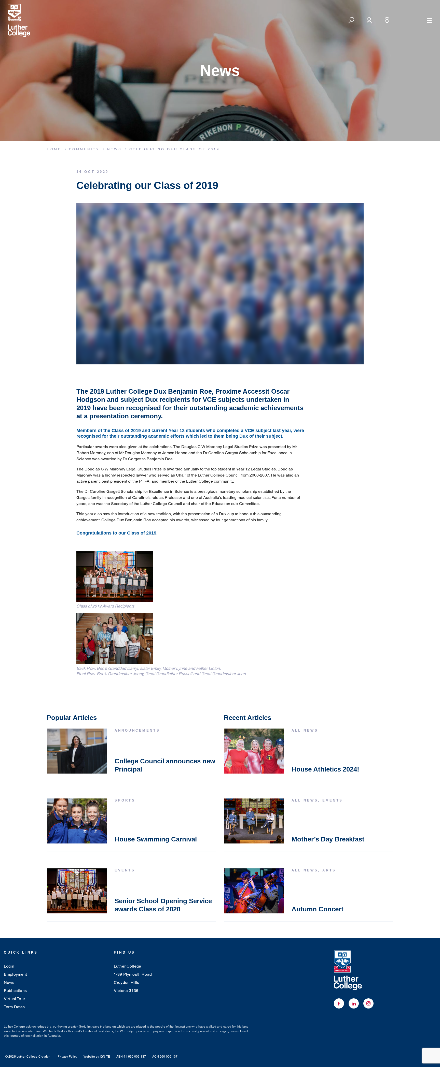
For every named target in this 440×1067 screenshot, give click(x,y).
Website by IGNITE (97, 1056)
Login (9, 966)
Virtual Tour (14, 998)
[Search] (351, 20)
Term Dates (14, 1006)
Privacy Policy (67, 1056)
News (9, 982)
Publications (15, 990)
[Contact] (387, 20)
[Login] (369, 20)
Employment (15, 974)
